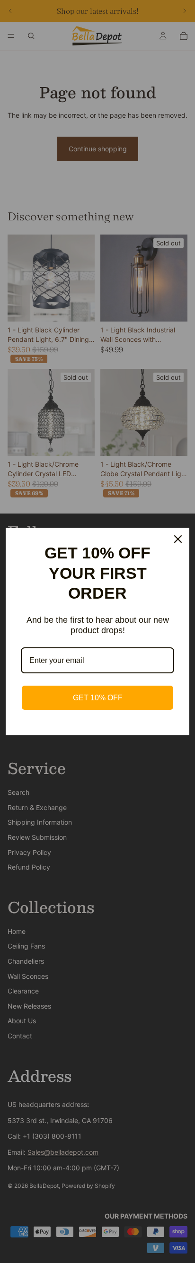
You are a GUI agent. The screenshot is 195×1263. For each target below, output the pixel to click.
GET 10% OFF (98, 698)
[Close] (178, 539)
